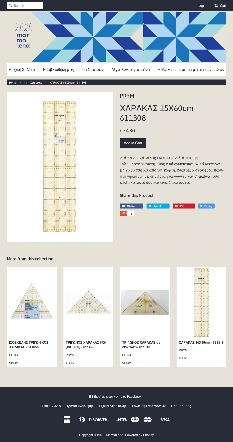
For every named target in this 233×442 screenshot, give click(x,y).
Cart (223, 5)
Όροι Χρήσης (181, 405)
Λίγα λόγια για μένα (130, 69)
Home (13, 82)
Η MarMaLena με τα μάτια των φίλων (191, 69)
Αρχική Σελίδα (22, 69)
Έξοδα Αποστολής (113, 405)
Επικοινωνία (51, 405)
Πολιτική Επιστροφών (149, 405)
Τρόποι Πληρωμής (80, 405)
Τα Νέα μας (93, 69)
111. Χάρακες (33, 82)
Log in (202, 5)
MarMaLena (114, 434)
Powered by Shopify (139, 434)
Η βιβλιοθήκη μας (58, 69)
